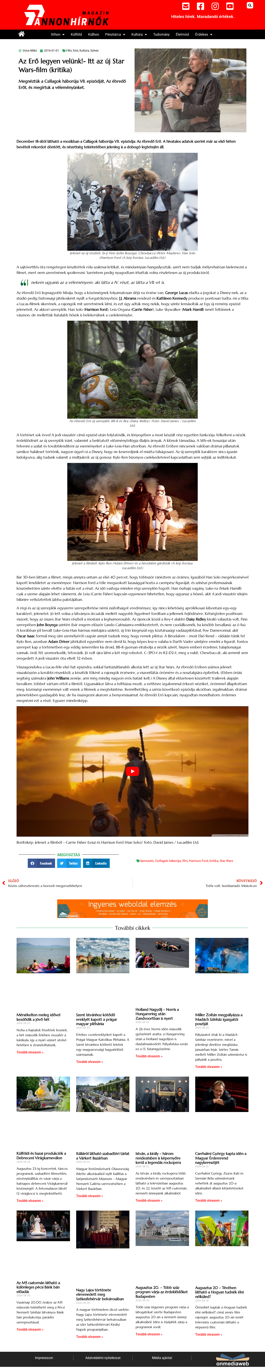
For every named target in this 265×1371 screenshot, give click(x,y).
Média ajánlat (162, 1358)
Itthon (55, 34)
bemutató (147, 861)
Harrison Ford (198, 861)
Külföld (76, 34)
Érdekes (201, 34)
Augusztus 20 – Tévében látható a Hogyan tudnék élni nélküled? (219, 1292)
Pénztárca (113, 34)
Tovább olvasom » (30, 1052)
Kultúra (137, 34)
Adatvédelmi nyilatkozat (102, 1358)
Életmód (182, 34)
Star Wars (226, 861)
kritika (214, 861)
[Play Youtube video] (132, 771)
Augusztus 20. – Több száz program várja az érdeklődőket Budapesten (162, 1292)
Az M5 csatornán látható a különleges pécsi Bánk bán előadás (38, 1287)
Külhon (93, 34)
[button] (250, 5)
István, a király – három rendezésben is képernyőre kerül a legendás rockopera (158, 1158)
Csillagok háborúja (168, 861)
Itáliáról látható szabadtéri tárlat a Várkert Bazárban (102, 1155)
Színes (94, 50)
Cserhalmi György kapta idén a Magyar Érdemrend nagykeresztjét (220, 1158)
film (185, 861)
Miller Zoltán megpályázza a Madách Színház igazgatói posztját (218, 1019)
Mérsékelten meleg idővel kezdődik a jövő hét (38, 1017)
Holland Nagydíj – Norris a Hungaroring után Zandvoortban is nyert (157, 1014)
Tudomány (161, 34)
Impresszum (44, 1358)
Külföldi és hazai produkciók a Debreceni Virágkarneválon (41, 1155)
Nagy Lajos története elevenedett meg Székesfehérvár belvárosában (100, 1294)
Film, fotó (72, 50)
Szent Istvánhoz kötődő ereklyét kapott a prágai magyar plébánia (96, 1019)
